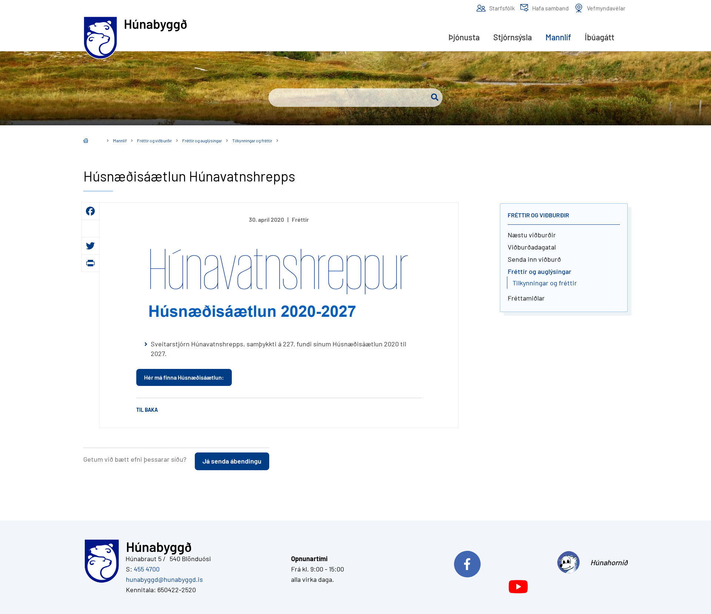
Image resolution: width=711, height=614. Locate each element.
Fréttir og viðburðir (154, 140)
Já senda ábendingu (232, 461)
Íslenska (91, 141)
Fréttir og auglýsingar (202, 140)
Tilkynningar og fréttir (252, 140)
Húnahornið (609, 562)
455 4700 (147, 569)
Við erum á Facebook (499, 562)
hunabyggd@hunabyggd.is (163, 579)
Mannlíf (120, 140)
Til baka (147, 410)
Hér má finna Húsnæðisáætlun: (184, 377)
